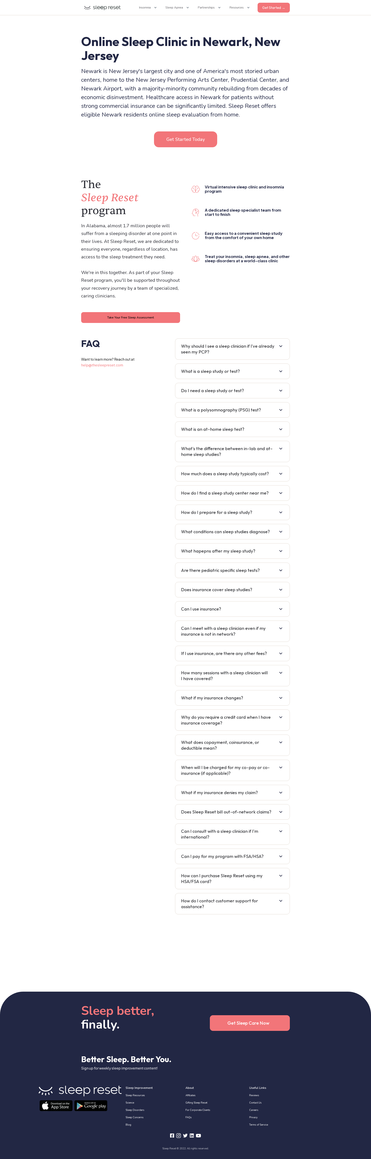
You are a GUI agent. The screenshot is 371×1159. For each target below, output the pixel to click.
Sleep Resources (135, 1095)
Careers (253, 1110)
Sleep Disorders (135, 1110)
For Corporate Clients (198, 1110)
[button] (147, 7)
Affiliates (191, 1095)
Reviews (254, 1095)
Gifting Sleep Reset (196, 1102)
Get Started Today (185, 139)
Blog (128, 1125)
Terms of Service (258, 1125)
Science (130, 1102)
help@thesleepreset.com (102, 365)
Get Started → (273, 7)
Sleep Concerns (135, 1117)
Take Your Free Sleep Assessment (130, 317)
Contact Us (255, 1102)
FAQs (189, 1117)
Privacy (253, 1117)
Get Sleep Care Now (248, 1023)
